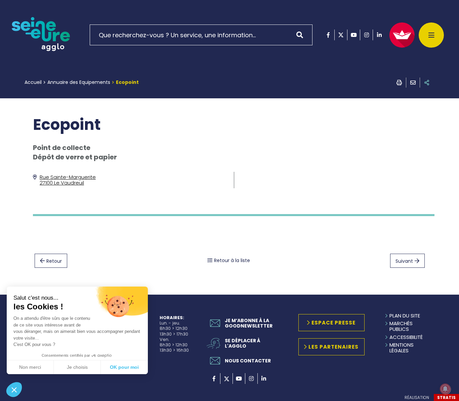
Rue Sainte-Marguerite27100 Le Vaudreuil (68, 179)
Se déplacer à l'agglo (242, 343)
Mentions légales (401, 348)
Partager (426, 83)
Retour (54, 261)
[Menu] (431, 35)
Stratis (446, 397)
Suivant (404, 261)
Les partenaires (333, 346)
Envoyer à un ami (413, 83)
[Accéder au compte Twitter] (341, 35)
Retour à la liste (232, 260)
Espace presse (333, 322)
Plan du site (404, 315)
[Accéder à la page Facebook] (328, 35)
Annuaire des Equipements (78, 82)
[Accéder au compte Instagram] (366, 35)
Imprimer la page (399, 83)
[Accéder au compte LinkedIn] (379, 35)
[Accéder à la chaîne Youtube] (353, 35)
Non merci (30, 367)
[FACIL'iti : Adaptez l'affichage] (402, 35)
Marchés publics (401, 326)
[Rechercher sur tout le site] (302, 35)
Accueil (33, 82)
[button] (14, 390)
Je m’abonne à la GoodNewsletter (249, 323)
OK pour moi (124, 367)
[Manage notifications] (445, 389)
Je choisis (77, 367)
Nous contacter (248, 360)
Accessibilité (406, 337)
